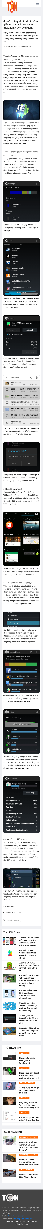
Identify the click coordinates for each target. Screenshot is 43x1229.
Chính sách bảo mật (13, 1221)
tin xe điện (29, 1219)
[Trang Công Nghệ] (10, 1197)
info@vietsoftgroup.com (15, 1216)
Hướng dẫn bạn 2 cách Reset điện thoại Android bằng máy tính (29, 1075)
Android (17, 920)
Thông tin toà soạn (30, 1221)
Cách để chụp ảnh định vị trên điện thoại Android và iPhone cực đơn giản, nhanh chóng (29, 980)
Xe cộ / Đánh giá (26, 1169)
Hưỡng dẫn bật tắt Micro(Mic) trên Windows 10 (27, 1060)
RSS (26, 1224)
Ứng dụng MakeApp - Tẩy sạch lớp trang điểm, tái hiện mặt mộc (29, 1105)
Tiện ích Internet (26, 1083)
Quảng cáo (19, 1224)
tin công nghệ (19, 1219)
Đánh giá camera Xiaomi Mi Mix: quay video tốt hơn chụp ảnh (29, 1162)
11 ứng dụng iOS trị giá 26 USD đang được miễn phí (29, 1090)
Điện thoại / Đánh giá (28, 1137)
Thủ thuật (24, 1053)
